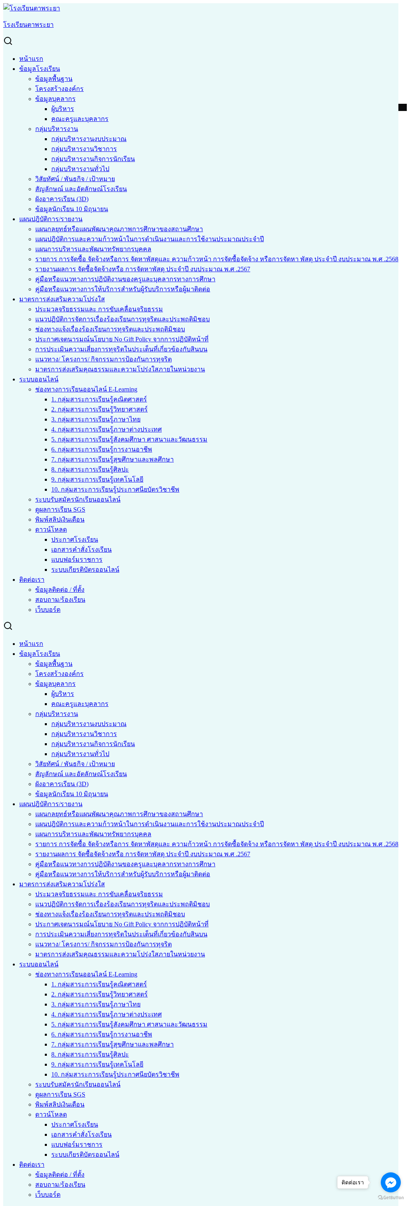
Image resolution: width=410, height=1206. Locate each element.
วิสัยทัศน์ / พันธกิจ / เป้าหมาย (75, 178)
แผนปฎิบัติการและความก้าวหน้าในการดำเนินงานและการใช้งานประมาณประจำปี (149, 239)
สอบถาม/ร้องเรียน (60, 599)
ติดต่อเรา (31, 579)
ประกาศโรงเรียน (74, 539)
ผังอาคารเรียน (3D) (61, 199)
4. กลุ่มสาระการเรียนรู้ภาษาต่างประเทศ (106, 429)
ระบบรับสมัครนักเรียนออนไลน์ (78, 499)
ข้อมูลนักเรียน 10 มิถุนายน (71, 209)
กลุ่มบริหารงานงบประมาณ (89, 138)
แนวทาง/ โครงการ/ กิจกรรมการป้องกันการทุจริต (103, 359)
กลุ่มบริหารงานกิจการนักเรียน (93, 158)
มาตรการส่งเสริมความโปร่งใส (62, 299)
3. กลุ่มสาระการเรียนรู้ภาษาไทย (96, 419)
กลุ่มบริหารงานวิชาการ (84, 148)
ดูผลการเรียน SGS (60, 509)
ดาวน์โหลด (51, 529)
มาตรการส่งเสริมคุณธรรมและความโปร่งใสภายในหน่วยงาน (120, 369)
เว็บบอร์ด (47, 609)
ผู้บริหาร (62, 108)
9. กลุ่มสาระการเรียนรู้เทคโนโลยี (97, 479)
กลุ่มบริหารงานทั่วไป (80, 168)
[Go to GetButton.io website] (391, 1197)
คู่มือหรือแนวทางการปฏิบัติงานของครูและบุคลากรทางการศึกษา (125, 279)
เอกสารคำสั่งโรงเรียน (81, 549)
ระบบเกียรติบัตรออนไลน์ (85, 569)
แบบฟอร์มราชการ (76, 559)
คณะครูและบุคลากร (80, 118)
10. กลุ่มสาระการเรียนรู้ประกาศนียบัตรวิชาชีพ (115, 489)
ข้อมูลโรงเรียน (39, 68)
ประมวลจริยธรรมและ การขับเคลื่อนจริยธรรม (99, 309)
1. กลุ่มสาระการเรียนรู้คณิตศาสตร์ (99, 399)
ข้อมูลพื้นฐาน (53, 78)
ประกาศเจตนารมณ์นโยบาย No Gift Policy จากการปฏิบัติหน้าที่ (122, 339)
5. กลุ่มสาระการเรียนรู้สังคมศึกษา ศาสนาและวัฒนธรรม (129, 439)
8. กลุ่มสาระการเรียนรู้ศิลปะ (90, 469)
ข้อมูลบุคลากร (55, 98)
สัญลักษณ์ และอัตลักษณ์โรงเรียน (81, 189)
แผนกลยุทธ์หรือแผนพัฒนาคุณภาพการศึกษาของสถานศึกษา (119, 229)
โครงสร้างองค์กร (59, 88)
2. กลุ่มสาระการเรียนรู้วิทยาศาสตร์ (99, 409)
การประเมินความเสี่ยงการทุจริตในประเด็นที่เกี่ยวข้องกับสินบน (121, 349)
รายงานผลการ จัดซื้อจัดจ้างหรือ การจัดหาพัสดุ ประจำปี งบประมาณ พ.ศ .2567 (142, 269)
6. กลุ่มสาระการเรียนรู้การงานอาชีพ (101, 449)
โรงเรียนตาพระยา (28, 24)
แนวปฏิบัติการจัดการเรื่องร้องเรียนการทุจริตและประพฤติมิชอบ (122, 319)
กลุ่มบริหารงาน (56, 128)
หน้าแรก (31, 58)
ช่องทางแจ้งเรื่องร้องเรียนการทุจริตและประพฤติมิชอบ (110, 329)
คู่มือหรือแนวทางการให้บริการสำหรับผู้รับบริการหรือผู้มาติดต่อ (122, 289)
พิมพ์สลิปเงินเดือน (59, 519)
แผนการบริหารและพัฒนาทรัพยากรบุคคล (93, 249)
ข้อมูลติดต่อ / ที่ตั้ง (59, 589)
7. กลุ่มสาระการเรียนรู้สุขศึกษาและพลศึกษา (112, 459)
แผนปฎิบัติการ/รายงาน (50, 219)
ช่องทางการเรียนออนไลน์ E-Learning (86, 389)
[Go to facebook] (391, 1182)
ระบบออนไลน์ (38, 379)
